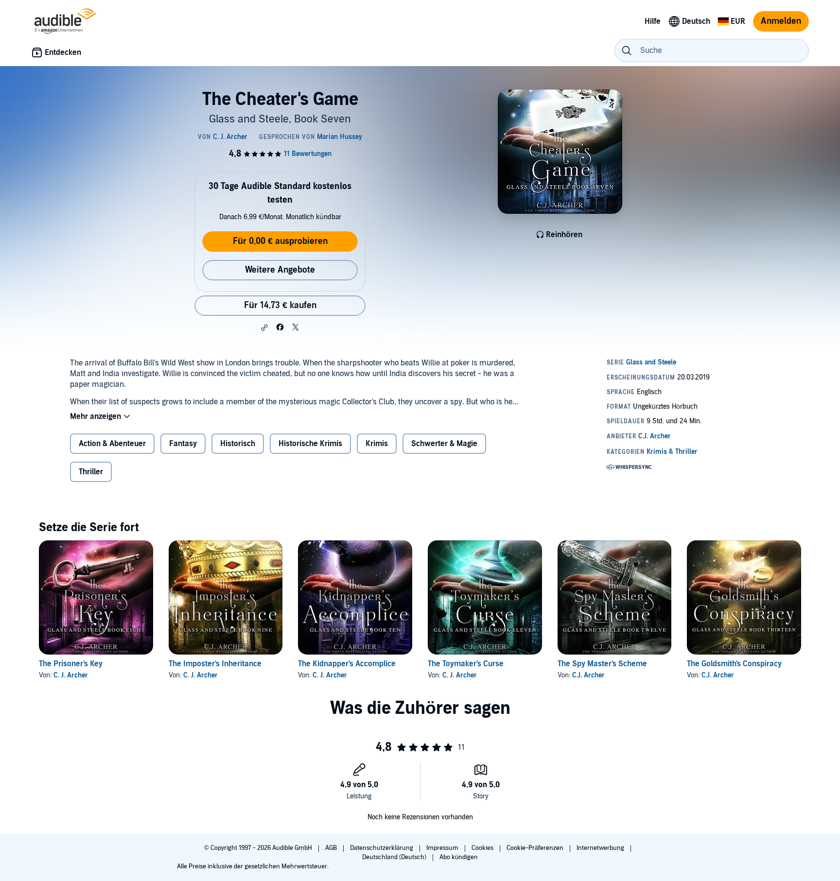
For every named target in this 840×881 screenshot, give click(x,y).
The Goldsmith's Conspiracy (734, 664)
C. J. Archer (70, 675)
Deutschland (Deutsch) (395, 857)
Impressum (443, 848)
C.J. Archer (588, 675)
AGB (331, 848)
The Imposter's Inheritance (215, 664)
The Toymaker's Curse (466, 664)
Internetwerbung (601, 848)
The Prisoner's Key (71, 664)
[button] (264, 327)
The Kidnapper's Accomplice (347, 664)
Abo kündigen (458, 857)
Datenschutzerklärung (382, 848)
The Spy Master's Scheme (602, 664)
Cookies (483, 848)
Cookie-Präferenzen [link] (535, 848)
